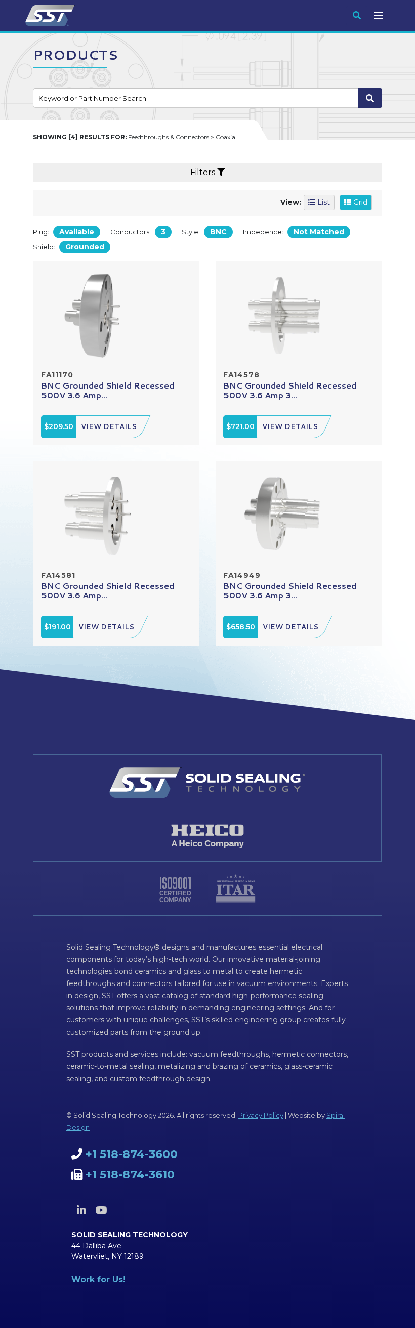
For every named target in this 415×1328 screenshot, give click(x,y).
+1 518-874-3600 (132, 1154)
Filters (203, 172)
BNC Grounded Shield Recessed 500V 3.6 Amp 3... (289, 390)
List (322, 202)
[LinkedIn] (81, 1210)
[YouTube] (101, 1210)
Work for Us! (98, 1279)
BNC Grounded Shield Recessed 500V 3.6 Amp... (107, 390)
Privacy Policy (260, 1115)
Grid (359, 202)
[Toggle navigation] (378, 15)
